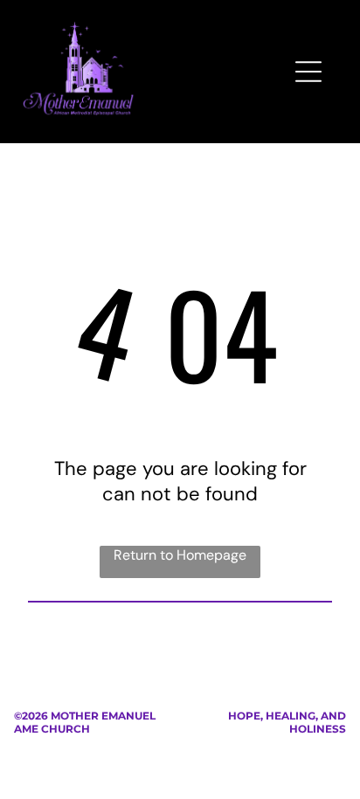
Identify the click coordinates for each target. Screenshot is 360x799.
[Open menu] (308, 72)
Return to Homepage (180, 555)
